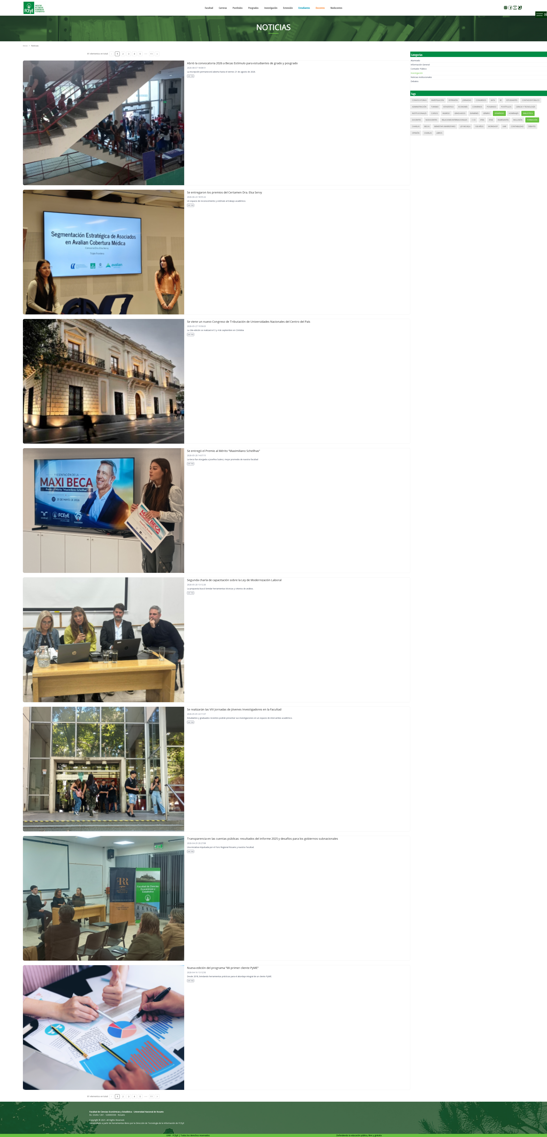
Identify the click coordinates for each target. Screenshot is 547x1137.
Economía (463, 107)
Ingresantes (503, 120)
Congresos (481, 100)
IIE (501, 100)
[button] (541, 14)
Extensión (453, 100)
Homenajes (513, 113)
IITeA (482, 120)
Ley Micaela (465, 126)
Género (486, 113)
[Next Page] (157, 54)
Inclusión (517, 120)
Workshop (493, 126)
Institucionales (419, 113)
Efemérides (499, 113)
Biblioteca (528, 113)
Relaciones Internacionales (454, 120)
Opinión (415, 133)
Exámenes (474, 113)
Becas (426, 126)
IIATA (493, 100)
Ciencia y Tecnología (525, 107)
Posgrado (491, 107)
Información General (420, 64)
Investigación (417, 73)
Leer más (190, 76)
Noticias (35, 45)
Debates (415, 81)
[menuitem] (209, 8)
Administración (419, 107)
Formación (532, 120)
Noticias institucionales (421, 77)
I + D (473, 120)
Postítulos (506, 107)
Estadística (448, 107)
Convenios (477, 107)
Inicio (25, 45)
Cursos (434, 113)
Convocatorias (419, 100)
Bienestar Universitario (444, 126)
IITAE (491, 120)
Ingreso (446, 113)
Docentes (416, 120)
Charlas (416, 126)
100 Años (479, 126)
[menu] (273, 8)
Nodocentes (431, 120)
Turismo (435, 107)
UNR (504, 126)
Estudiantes (511, 100)
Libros (439, 133)
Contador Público (419, 68)
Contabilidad (517, 126)
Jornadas (467, 100)
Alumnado (415, 60)
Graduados (460, 113)
